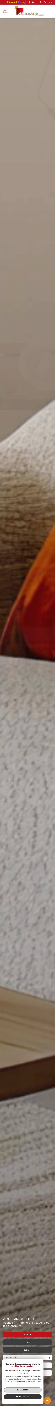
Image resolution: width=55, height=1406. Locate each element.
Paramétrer (22, 1390)
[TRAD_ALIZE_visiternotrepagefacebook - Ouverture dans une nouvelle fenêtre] (29, 2)
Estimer (27, 1350)
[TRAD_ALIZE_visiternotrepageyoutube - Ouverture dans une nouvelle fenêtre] (33, 2)
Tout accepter (23, 1397)
